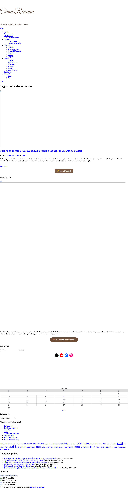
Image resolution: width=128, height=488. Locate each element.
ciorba (42, 443)
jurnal (120, 443)
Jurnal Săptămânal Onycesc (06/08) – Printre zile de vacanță (24, 460)
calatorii (29, 443)
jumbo (113, 443)
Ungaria (11, 57)
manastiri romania (23, 447)
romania (86, 447)
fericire (100, 443)
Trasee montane (13, 49)
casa (38, 443)
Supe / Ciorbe (12, 62)
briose (21, 443)
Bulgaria (11, 53)
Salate (10, 68)
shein (92, 446)
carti (34, 443)
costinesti (54, 443)
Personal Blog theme (37, 487)
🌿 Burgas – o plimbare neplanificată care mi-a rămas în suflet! (25, 462)
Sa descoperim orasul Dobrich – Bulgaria (18, 466)
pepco (38, 447)
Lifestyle (7, 39)
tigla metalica (122, 447)
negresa (33, 447)
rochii (82, 447)
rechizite (66, 447)
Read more (3, 166)
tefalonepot (115, 447)
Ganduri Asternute (14, 43)
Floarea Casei (8, 435)
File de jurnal (8, 36)
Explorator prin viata (11, 437)
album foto (6, 443)
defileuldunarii (71, 443)
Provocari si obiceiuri (11, 439)
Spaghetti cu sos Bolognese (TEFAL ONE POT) (20, 464)
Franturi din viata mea (11, 434)
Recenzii (7, 74)
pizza (43, 447)
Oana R (24, 155)
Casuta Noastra (13, 38)
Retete (6, 58)
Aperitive (11, 66)
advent (2, 443)
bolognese (12, 443)
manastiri (10, 446)
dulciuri (78, 443)
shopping (98, 447)
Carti (10, 76)
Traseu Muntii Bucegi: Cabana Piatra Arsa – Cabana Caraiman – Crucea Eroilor (31, 468)
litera (1, 447)
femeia (96, 443)
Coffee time (8, 426)
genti (104, 443)
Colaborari (8, 72)
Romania (11, 47)
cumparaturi (62, 443)
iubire (108, 443)
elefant (91, 443)
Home (6, 32)
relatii (71, 447)
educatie (85, 443)
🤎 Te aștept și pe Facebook (64, 340)
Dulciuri (10, 60)
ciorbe (46, 443)
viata (9, 449)
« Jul (63, 410)
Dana (6, 432)
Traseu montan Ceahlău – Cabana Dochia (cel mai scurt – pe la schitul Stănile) (30, 458)
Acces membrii (9, 34)
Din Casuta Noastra (11, 428)
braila (17, 443)
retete (77, 446)
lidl (124, 443)
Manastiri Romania (14, 51)
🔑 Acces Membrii (64, 171)
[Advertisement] (60, 373)
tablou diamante (106, 447)
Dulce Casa (8, 430)
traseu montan (3, 449)
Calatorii (7, 45)
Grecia (10, 55)
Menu (2, 28)
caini (25, 443)
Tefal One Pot (13, 70)
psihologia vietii (58, 447)
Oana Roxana (17, 11)
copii (50, 443)
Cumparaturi (12, 41)
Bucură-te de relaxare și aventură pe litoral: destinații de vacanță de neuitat (41, 150)
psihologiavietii (49, 447)
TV (9, 78)
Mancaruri (11, 64)
